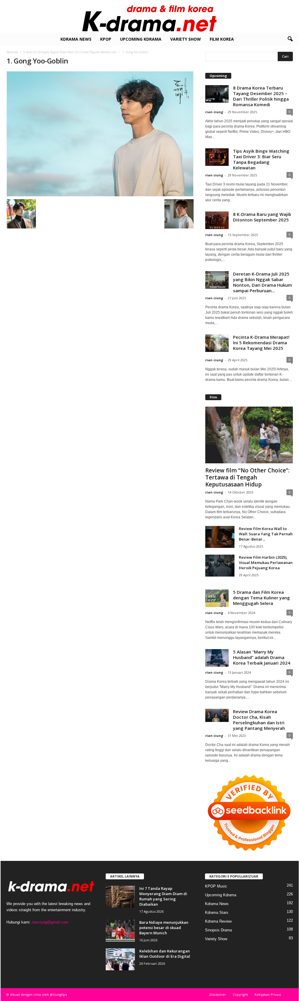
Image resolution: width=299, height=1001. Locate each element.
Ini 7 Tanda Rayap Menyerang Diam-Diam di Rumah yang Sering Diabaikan (163, 896)
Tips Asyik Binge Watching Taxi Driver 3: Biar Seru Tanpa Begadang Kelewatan (261, 159)
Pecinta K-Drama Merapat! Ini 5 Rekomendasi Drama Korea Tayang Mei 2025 (261, 342)
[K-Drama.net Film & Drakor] (149, 16)
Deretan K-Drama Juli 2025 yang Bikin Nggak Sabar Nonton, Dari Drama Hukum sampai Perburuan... (262, 282)
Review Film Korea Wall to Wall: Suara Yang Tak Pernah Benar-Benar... (266, 534)
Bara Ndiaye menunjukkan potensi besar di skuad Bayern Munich (163, 927)
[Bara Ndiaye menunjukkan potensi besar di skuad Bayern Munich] (120, 931)
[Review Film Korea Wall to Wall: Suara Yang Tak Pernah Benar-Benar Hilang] (219, 537)
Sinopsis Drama (218, 930)
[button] (290, 39)
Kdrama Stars (216, 912)
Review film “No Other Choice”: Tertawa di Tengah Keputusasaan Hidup (247, 477)
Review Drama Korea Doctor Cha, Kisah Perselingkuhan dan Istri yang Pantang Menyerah (259, 719)
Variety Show (185, 39)
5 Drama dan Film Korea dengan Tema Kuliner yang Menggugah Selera (261, 597)
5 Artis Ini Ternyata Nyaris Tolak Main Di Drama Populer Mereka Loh (70, 52)
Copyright (240, 994)
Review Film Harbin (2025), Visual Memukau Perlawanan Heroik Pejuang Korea (266, 562)
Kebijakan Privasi (268, 994)
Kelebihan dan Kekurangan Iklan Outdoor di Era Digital (164, 953)
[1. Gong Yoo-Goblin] (100, 133)
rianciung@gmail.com (50, 922)
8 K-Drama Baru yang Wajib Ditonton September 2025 (262, 217)
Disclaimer (217, 994)
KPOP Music (216, 886)
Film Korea (222, 39)
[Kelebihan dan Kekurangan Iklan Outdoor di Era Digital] (120, 959)
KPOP (105, 39)
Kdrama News (75, 39)
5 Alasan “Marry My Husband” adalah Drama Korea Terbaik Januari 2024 (261, 657)
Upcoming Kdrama (140, 39)
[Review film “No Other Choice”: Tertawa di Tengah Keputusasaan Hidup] (249, 435)
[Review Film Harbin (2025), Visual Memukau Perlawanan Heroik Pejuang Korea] (219, 566)
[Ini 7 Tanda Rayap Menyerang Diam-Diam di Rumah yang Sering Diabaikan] (120, 897)
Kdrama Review (218, 921)
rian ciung (214, 112)
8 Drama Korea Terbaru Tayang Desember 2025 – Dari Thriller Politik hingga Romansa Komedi (261, 96)
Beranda (12, 52)
